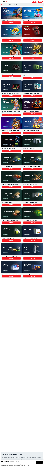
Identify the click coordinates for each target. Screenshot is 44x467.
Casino (17, 4)
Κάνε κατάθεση (32, 40)
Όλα (3, 4)
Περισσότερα (26, 465)
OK (39, 462)
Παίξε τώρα (11, 22)
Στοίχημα (10, 4)
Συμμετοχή (11, 40)
